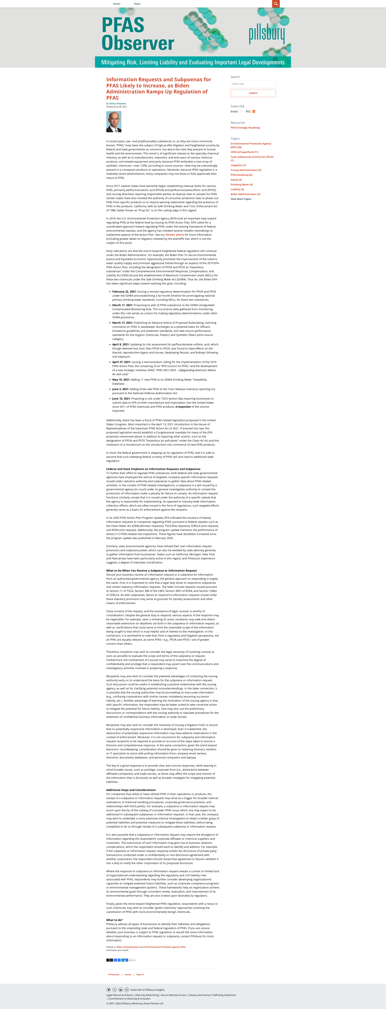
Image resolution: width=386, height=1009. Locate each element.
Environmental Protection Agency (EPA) (165, 946)
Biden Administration (128, 946)
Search (253, 93)
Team (137, 3)
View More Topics (241, 199)
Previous (113, 974)
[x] (114, 989)
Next (140, 974)
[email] (126, 989)
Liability (237, 189)
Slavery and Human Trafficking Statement (212, 995)
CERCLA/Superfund (244, 152)
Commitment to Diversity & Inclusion (129, 998)
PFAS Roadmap (241, 175)
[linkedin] (120, 989)
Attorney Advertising (147, 995)
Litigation (238, 165)
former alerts (175, 234)
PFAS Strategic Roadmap (245, 127)
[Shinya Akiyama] (115, 121)
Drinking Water (242, 184)
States (236, 179)
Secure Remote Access (174, 995)
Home (116, 3)
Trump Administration (246, 170)
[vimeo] (108, 989)
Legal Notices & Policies (119, 995)
